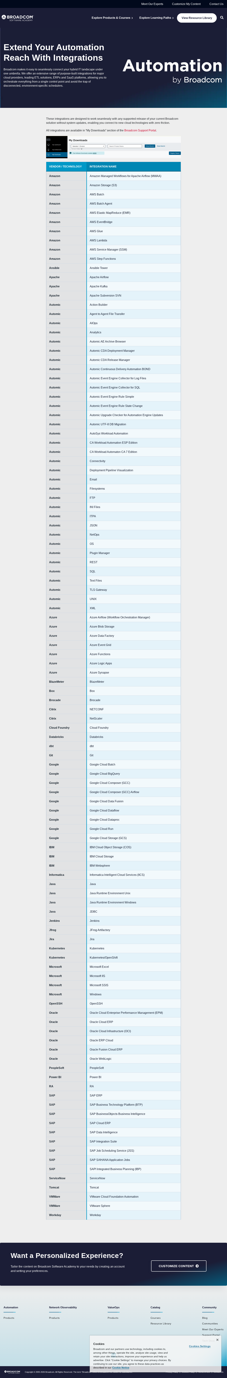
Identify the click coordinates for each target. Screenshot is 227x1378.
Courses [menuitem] (156, 1317)
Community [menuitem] (209, 1307)
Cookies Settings (200, 1346)
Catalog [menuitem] (155, 1307)
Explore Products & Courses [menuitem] (111, 17)
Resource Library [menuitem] (161, 1323)
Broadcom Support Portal (140, 130)
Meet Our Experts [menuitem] (212, 1329)
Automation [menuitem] (11, 1307)
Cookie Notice (120, 1367)
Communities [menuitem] (210, 1323)
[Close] (217, 1340)
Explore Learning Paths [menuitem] (155, 17)
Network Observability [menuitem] (63, 1307)
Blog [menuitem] (204, 1317)
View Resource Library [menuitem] (197, 17)
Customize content (176, 1266)
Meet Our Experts (152, 3)
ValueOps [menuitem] (114, 1307)
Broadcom (49, 1372)
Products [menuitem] (9, 1317)
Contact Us (216, 3)
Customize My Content (186, 3)
